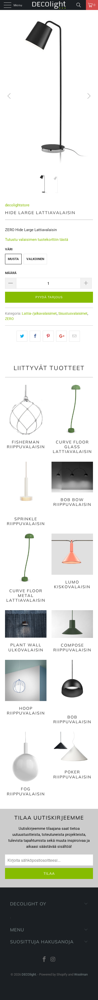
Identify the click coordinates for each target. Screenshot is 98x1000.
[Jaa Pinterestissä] (48, 336)
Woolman (81, 974)
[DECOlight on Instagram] (53, 959)
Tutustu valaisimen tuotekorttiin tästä (36, 239)
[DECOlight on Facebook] (44, 959)
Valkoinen (35, 259)
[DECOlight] (49, 5)
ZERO (9, 319)
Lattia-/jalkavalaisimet (39, 313)
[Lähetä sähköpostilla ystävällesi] (74, 336)
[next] (88, 96)
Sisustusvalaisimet (72, 313)
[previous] (10, 96)
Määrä (11, 273)
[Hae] (80, 5)
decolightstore (17, 205)
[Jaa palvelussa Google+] (61, 336)
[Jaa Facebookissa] (35, 336)
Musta (13, 259)
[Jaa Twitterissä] (22, 336)
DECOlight (29, 974)
